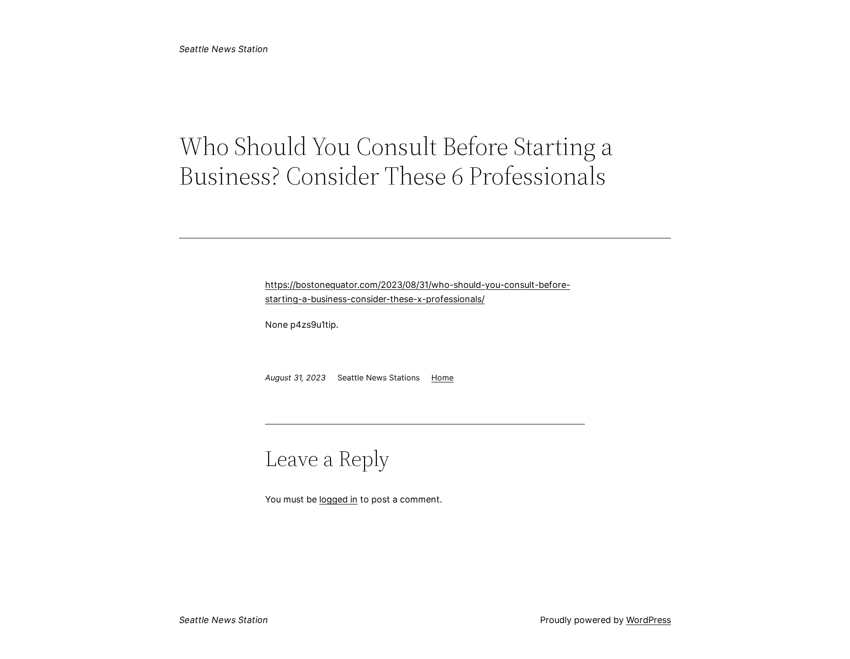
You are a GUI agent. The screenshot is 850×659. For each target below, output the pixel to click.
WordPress (648, 620)
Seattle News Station (223, 49)
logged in (338, 499)
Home (442, 377)
